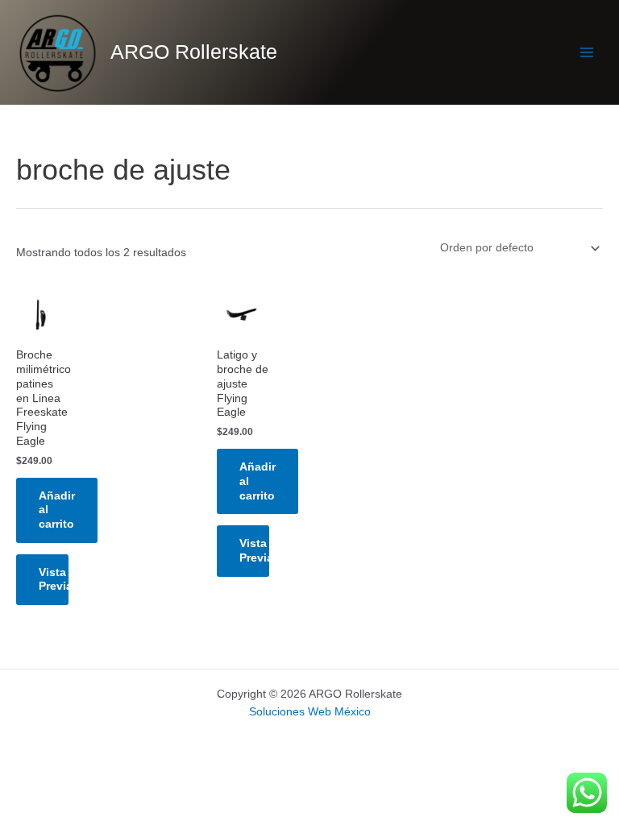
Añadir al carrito (57, 510)
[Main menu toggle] (587, 52)
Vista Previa (54, 579)
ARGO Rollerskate (193, 52)
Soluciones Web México (310, 712)
